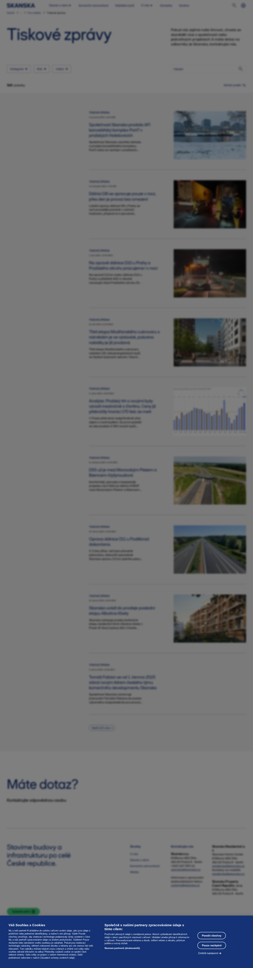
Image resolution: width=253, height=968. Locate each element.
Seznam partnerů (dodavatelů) (122, 948)
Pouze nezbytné (212, 945)
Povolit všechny (211, 935)
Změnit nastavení (208, 952)
